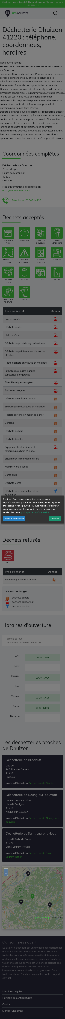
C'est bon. (55, 518)
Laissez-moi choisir (14, 518)
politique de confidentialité (35, 512)
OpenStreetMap (41, 917)
